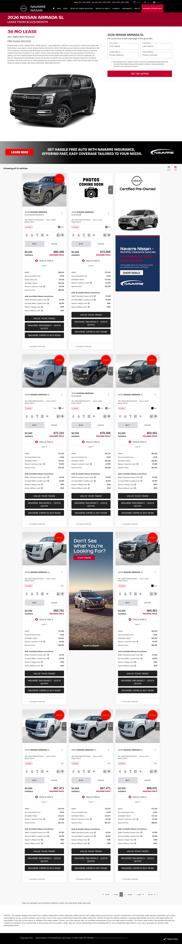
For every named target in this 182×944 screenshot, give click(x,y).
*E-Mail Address (115, 52)
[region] (44, 291)
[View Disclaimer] (47, 235)
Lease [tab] (54, 244)
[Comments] (58, 235)
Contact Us (98, 938)
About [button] (137, 8)
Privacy (106, 938)
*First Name (113, 43)
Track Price (46, 260)
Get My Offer (140, 73)
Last (140, 894)
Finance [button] (116, 8)
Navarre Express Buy (152, 8)
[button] (64, 190)
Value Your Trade (44, 318)
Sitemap (112, 938)
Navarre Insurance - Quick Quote (44, 327)
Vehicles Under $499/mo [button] (81, 8)
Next (131, 894)
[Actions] (62, 213)
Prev (115, 894)
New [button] (59, 8)
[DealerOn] (26, 938)
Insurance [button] (127, 8)
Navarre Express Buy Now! (44, 335)
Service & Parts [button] (102, 8)
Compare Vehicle (37, 346)
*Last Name (146, 43)
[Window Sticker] (62, 235)
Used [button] (65, 8)
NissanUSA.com (121, 938)
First (106, 894)
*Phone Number (148, 52)
